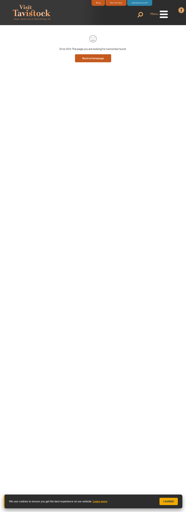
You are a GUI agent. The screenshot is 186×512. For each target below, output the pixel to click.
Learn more (100, 501)
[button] (181, 10)
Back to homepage (93, 58)
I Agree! (168, 501)
